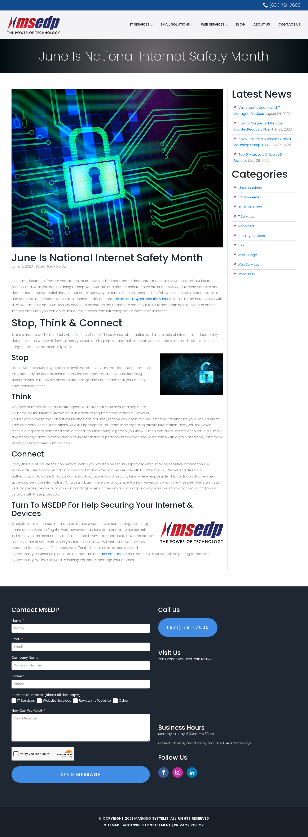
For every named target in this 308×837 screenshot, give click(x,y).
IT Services (139, 24)
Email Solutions (175, 24)
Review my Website (95, 700)
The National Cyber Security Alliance (142, 298)
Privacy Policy (189, 825)
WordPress (246, 274)
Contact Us (289, 24)
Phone (18, 676)
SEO (241, 245)
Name (18, 620)
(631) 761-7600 (188, 627)
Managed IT (247, 226)
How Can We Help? (28, 710)
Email (17, 639)
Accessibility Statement (147, 825)
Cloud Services (250, 187)
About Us (261, 24)
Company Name (25, 657)
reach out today (110, 553)
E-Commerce (248, 197)
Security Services (251, 235)
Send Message (80, 774)
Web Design (247, 254)
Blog (240, 24)
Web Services (212, 24)
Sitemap (111, 825)
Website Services (57, 700)
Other (124, 700)
